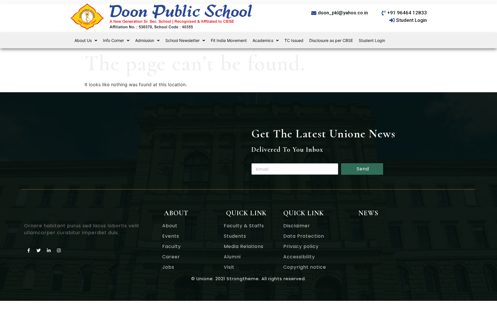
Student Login (372, 40)
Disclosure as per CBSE (331, 40)
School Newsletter (182, 40)
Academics (263, 40)
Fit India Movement (229, 40)
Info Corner (113, 40)
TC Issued (293, 40)
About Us (83, 40)
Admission (144, 40)
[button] (86, 40)
